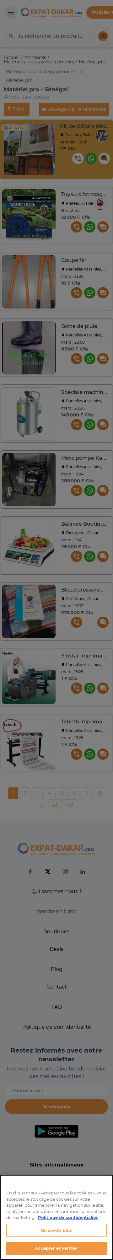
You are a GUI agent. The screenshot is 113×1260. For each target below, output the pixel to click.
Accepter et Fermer (56, 1248)
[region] (56, 1217)
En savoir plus (56, 1230)
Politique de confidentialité (68, 1217)
